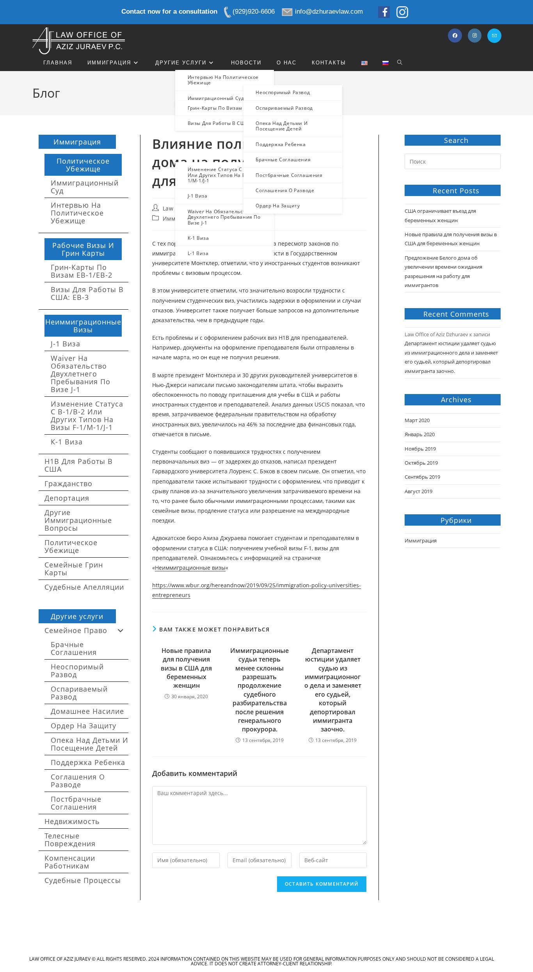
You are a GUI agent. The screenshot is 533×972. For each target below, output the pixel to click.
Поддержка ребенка (88, 762)
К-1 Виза (67, 441)
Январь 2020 (420, 434)
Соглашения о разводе (78, 780)
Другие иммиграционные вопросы (78, 520)
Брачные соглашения (74, 648)
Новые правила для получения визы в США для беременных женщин (186, 668)
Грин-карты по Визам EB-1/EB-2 (81, 271)
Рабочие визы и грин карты (83, 249)
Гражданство (68, 483)
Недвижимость (72, 821)
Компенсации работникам (69, 861)
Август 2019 (418, 491)
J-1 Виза (65, 343)
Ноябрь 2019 (420, 448)
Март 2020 (417, 420)
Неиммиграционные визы (190, 567)
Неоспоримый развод (77, 670)
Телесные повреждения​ (70, 839)
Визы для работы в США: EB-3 (87, 293)
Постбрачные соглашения (76, 802)
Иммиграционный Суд (85, 186)
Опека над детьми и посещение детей (89, 744)
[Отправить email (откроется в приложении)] (494, 36)
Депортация (66, 498)
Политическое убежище (83, 164)
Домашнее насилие (87, 711)
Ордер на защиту (83, 725)
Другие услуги (77, 616)
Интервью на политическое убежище (77, 212)
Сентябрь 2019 (422, 476)
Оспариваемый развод (79, 692)
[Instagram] (474, 36)
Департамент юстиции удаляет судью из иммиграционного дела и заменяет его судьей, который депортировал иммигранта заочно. (332, 690)
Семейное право (75, 630)
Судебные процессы (82, 880)
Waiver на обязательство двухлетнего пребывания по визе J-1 (80, 373)
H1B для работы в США (78, 465)
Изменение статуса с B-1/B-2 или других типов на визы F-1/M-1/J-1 (87, 415)
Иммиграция (77, 141)
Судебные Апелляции (84, 587)
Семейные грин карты (73, 568)
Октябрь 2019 (421, 462)
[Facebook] (455, 36)
